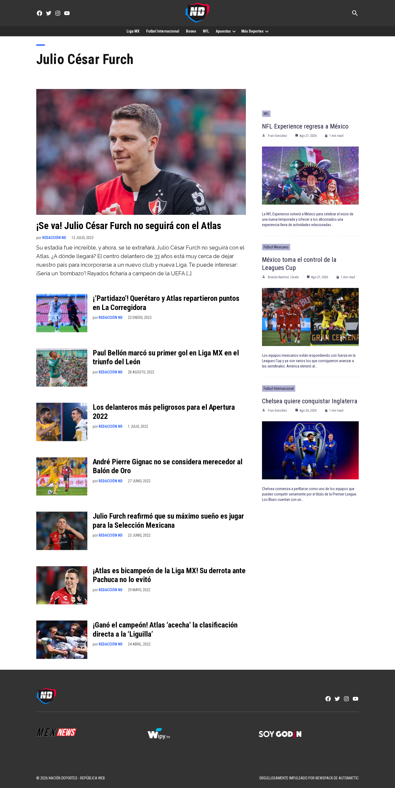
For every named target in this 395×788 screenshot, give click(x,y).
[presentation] (234, 31)
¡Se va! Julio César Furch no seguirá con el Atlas (128, 225)
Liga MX (133, 31)
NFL (206, 31)
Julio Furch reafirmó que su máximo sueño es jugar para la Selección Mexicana (168, 521)
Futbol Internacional (162, 31)
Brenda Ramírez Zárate (283, 277)
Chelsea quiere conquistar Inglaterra (309, 401)
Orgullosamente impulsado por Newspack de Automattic (309, 778)
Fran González (277, 136)
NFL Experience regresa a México (305, 126)
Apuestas (223, 31)
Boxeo (191, 31)
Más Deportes (252, 31)
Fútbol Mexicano (276, 247)
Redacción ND (54, 238)
